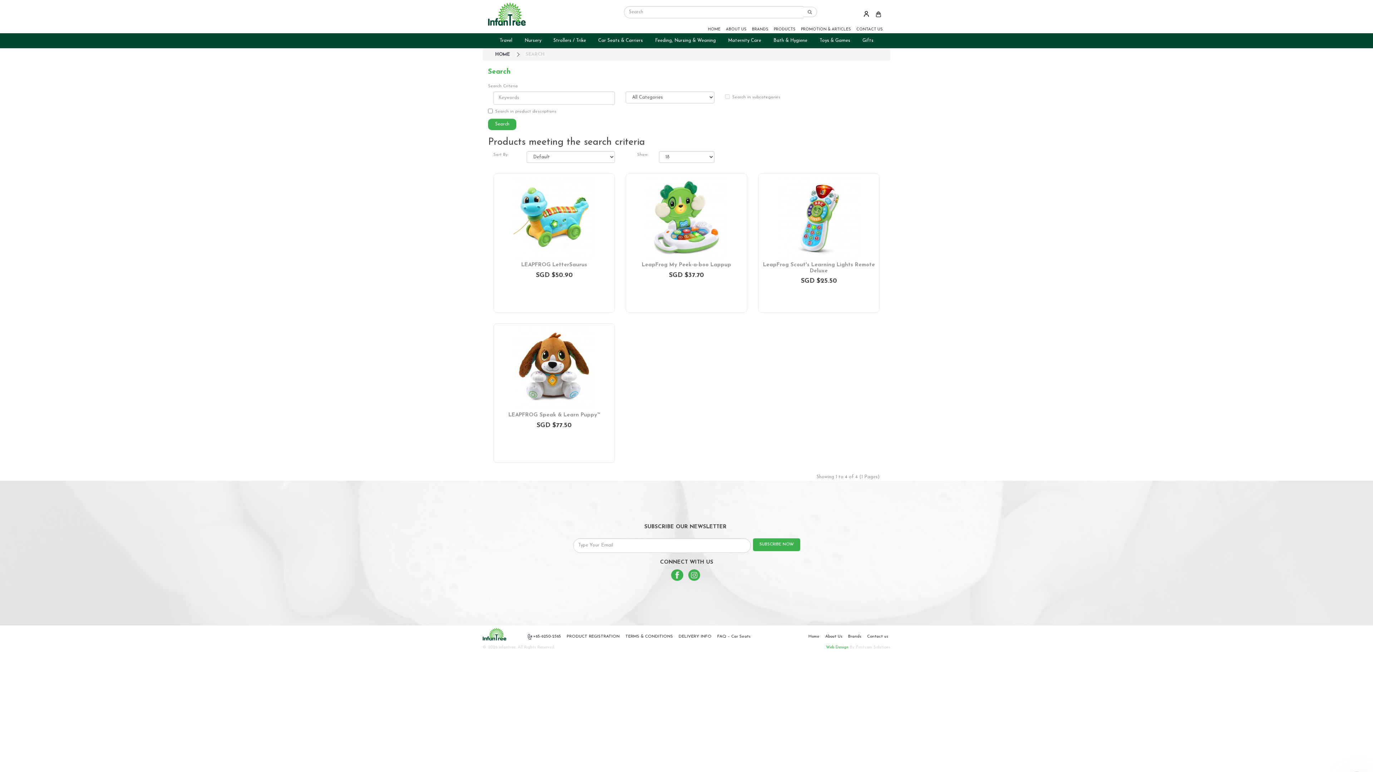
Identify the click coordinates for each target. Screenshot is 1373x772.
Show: (642, 155)
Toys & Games (835, 40)
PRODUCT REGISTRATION (593, 636)
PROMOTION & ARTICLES (826, 29)
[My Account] (866, 13)
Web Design (837, 647)
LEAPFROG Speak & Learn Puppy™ (554, 415)
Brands (854, 636)
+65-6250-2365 (547, 636)
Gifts (867, 40)
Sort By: (500, 155)
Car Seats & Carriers (620, 40)
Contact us (877, 636)
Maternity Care (744, 40)
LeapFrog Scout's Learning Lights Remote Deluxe (819, 268)
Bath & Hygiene (790, 40)
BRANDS (760, 29)
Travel (506, 40)
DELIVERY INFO (695, 636)
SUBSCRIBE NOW (776, 544)
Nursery (533, 40)
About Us (833, 636)
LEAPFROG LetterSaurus (554, 265)
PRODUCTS (785, 29)
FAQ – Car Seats (734, 636)
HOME (714, 29)
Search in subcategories (756, 97)
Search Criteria (503, 86)
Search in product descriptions (525, 111)
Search (535, 54)
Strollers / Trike (569, 40)
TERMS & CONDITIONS (649, 636)
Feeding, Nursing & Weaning (685, 40)
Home (814, 636)
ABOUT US (736, 29)
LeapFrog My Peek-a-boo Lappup (686, 265)
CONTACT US (869, 29)
